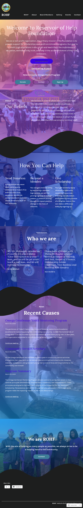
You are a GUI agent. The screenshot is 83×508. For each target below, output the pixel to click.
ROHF (6, 15)
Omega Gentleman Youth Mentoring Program (36, 320)
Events (68, 15)
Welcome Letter (41, 61)
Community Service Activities (25, 348)
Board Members (46, 15)
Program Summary (18, 371)
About (34, 15)
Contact (77, 15)
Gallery (59, 15)
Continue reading (12, 343)
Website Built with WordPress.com (69, 503)
